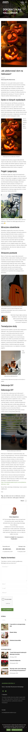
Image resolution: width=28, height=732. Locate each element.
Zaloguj (22, 2)
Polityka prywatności (17, 729)
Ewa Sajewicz (14, 517)
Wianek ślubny (13, 632)
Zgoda (8, 729)
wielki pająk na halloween (18, 497)
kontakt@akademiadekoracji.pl (9, 712)
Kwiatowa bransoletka (15, 640)
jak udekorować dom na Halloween (12, 496)
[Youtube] (5, 691)
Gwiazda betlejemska (15, 660)
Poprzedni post (6, 546)
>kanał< (13, 537)
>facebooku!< (14, 539)
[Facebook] (26, 501)
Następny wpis (22, 546)
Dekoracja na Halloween (8, 79)
